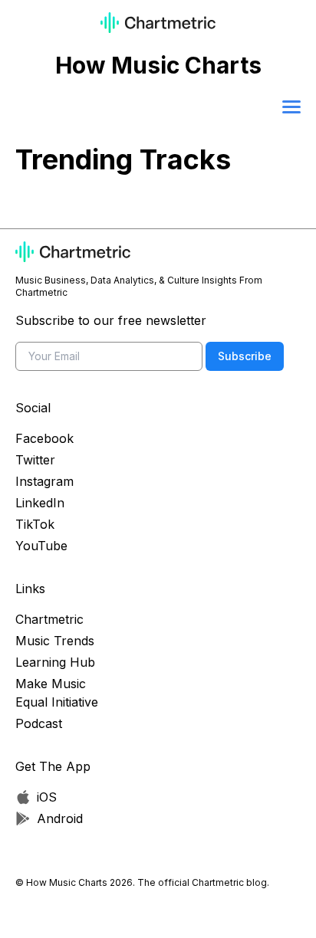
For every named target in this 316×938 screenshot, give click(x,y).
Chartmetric (49, 619)
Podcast (38, 723)
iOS (47, 797)
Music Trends (54, 640)
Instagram (44, 481)
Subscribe (245, 355)
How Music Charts (158, 65)
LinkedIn (39, 502)
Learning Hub (55, 662)
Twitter (35, 459)
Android (60, 818)
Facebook (44, 438)
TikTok (34, 524)
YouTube (41, 545)
